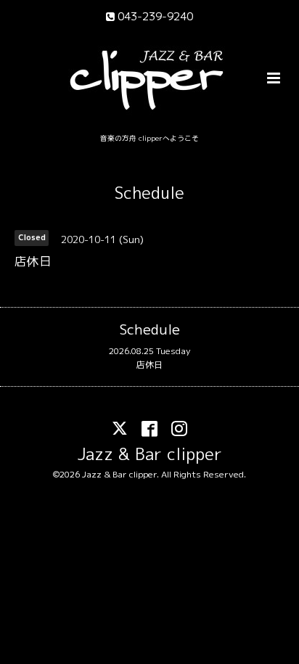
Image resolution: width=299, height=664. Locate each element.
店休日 (149, 364)
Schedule (149, 192)
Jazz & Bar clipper (150, 454)
